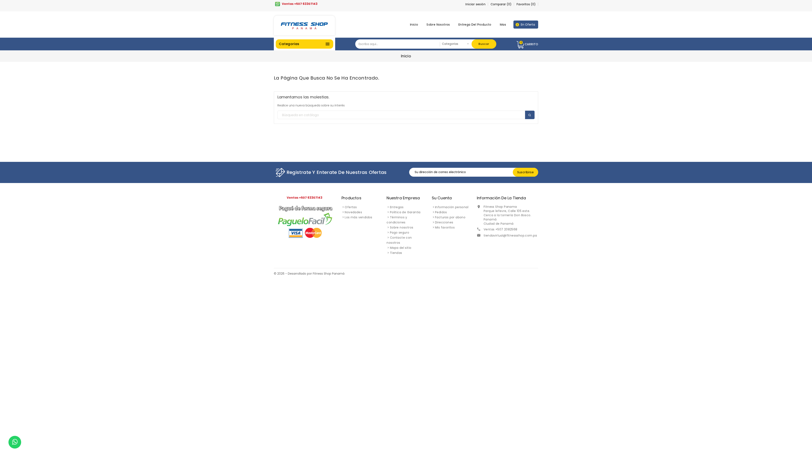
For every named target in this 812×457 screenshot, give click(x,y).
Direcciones (444, 222)
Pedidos (441, 212)
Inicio (414, 24)
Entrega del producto (474, 24)
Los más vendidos (358, 217)
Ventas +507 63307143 (299, 4)
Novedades (353, 212)
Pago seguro (399, 232)
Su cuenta (442, 198)
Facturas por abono (450, 217)
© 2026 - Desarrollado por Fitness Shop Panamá (309, 273)
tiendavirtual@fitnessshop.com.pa (510, 235)
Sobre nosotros (438, 24)
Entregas (396, 207)
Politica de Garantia (405, 212)
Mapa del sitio (400, 248)
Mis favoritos (445, 227)
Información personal (451, 207)
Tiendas (396, 253)
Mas (503, 24)
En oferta (528, 24)
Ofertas (351, 207)
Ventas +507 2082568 (500, 229)
